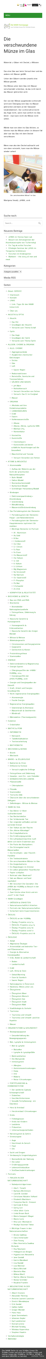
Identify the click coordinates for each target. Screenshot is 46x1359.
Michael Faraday (19, 1326)
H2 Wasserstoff (20, 555)
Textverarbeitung (19, 741)
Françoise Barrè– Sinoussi (25, 1202)
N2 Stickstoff (19, 572)
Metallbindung (18, 504)
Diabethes (16, 1095)
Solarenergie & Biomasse (22, 708)
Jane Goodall (19, 1257)
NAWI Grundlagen (15, 899)
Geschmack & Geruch (21, 1143)
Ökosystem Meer (19, 993)
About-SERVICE (15, 291)
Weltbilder (12, 1339)
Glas (13, 363)
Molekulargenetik (17, 640)
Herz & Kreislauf (17, 1107)
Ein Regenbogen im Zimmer (22, 867)
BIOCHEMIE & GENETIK (18, 596)
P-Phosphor (19, 580)
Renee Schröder (20, 1280)
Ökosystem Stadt (19, 1002)
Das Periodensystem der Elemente (25, 511)
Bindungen (14, 492)
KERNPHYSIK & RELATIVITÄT (23, 592)
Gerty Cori (18, 1208)
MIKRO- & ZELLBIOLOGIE (19, 759)
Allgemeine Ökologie (18, 943)
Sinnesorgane (15, 1136)
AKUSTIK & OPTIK (16, 314)
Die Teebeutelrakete (19, 858)
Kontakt (13, 297)
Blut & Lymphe (18, 1046)
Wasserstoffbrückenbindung (24, 507)
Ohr (13, 1149)
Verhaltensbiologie (16, 1336)
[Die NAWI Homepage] (23, 8)
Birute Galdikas (20, 1235)
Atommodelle (15, 465)
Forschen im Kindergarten (19, 254)
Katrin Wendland (21, 1260)
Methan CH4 (19, 429)
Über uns (14, 311)
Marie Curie (19, 1219)
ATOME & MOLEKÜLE (17, 461)
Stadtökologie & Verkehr (20, 1008)
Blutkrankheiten (19, 1056)
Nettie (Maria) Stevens (24, 1277)
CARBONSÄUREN (19, 411)
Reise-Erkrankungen (22, 1079)
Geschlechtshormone (21, 1098)
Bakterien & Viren (18, 763)
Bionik (12, 752)
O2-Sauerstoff (20, 577)
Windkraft (16, 713)
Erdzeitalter (15, 724)
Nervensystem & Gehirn (20, 1134)
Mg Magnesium (20, 569)
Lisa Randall (18, 1263)
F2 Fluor (17, 549)
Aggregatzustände (19, 352)
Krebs (12, 1115)
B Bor (16, 538)
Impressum (14, 295)
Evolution (12, 721)
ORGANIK (14, 401)
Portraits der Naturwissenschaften (25, 908)
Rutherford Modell (19, 486)
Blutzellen (18, 1049)
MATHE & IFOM (15, 728)
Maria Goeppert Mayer (24, 1216)
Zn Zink (17, 589)
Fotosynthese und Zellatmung (22, 773)
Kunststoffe (17, 438)
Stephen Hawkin (19, 1332)
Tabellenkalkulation (20, 738)
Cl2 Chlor (17, 544)
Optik (12, 331)
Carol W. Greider (21, 1193)
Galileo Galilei (17, 1307)
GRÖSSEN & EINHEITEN (20, 902)
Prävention (16, 1127)
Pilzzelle (13, 789)
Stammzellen (15, 656)
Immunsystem (18, 1061)
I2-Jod (16, 561)
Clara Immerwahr (21, 1237)
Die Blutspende (18, 1059)
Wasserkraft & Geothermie (23, 710)
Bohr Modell (17, 477)
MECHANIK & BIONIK (17, 749)
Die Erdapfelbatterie (19, 833)
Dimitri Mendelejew (20, 1301)
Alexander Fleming (19, 1296)
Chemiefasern (20, 442)
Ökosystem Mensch (20, 996)
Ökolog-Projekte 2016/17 (22, 930)
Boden (14, 961)
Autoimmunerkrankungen (25, 1068)
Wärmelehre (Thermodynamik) (23, 717)
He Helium (18, 558)
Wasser (15, 398)
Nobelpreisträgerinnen (21, 1184)
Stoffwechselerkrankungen (23, 1170)
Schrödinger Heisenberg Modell (25, 488)
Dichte (14, 360)
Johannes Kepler (18, 1318)
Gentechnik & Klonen (21, 649)
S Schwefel (18, 586)
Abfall (12, 941)
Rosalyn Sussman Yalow (24, 1224)
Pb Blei (17, 583)
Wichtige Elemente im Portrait (25, 529)
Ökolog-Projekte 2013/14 (22, 922)
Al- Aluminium (20, 532)
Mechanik (14, 755)
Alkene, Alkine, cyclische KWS (27, 426)
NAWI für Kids (14, 807)
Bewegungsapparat (18, 1031)
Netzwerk (16, 736)
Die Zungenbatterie (18, 864)
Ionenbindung (17, 502)
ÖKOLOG (11, 914)
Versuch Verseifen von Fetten (27, 391)
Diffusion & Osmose (18, 766)
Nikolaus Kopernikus (20, 1329)
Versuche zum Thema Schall (24, 327)
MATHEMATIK (16, 745)
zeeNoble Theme (37, 1356)
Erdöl (14, 414)
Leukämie (16, 1124)
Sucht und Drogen (17, 1152)
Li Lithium (18, 566)
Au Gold (17, 535)
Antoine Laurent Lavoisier (23, 1298)
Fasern (14, 416)
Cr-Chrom (18, 546)
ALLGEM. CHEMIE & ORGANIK (21, 344)
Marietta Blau (19, 1271)
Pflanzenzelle (15, 782)
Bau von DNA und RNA (19, 600)
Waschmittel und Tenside (22, 454)
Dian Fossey (19, 1240)
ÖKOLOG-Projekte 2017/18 (23, 933)
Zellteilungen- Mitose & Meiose (23, 803)
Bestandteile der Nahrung (23, 1159)
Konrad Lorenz (18, 1324)
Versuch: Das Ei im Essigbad (26, 394)
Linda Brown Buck (21, 1213)
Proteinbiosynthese (18, 653)
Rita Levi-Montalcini (23, 1222)
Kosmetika (16, 435)
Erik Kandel (16, 1304)
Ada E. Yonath (20, 1188)
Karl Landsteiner (19, 1321)
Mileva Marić (19, 1274)
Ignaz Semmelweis (19, 1315)
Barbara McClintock (22, 1191)
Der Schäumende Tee (19, 819)
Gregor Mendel (18, 1310)
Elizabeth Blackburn (22, 1199)
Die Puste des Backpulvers (21, 844)
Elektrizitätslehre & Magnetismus (24, 664)
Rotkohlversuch (20, 388)
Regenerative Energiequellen (22, 704)
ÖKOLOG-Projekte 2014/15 (23, 925)
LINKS (12, 300)
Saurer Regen (19, 370)
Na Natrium (19, 575)
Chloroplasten (17, 785)
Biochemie (14, 603)
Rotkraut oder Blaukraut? (21, 875)
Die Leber (16, 1162)
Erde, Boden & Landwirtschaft (23, 958)
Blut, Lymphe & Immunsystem (23, 1042)
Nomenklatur (19, 431)
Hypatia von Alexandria (24, 1254)
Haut (14, 1146)
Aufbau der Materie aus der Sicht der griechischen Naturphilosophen (22, 472)
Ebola (16, 1071)
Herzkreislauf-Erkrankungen (24, 1111)
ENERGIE (12, 660)
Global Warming (18, 974)
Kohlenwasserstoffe (20, 419)
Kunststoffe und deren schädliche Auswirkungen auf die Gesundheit (25, 447)
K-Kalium (18, 563)
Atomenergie (17, 697)
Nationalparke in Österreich (22, 984)
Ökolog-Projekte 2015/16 (22, 928)
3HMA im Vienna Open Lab (20, 237)
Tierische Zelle (16, 795)
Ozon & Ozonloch (19, 977)
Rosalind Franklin (21, 1282)
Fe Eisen (17, 552)
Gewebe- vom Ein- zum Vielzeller (24, 776)
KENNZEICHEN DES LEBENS (22, 779)
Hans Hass (16, 1312)
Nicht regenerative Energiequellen (24, 693)
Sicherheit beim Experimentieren (24, 911)
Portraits (12, 1174)
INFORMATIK (15, 732)
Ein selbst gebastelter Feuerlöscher (25, 870)
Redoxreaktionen (19, 373)
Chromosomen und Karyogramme (26, 644)
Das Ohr (15, 322)
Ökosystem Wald (19, 1004)
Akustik (13, 318)
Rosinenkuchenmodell (21, 483)
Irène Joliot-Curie (21, 1210)
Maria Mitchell (20, 1268)
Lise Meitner (19, 1266)
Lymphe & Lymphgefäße (24, 1052)
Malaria (17, 1076)
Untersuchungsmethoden (22, 1130)
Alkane (16, 423)
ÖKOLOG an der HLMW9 (20, 918)
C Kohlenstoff (19, 541)
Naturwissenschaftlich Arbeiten (23, 905)
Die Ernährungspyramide (20, 836)
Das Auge (16, 335)
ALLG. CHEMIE (16, 348)
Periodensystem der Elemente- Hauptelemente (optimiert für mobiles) (24, 523)
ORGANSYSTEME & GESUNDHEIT (22, 1028)
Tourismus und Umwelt (21, 1015)
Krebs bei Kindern (19, 1121)
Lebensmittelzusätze (20, 1167)
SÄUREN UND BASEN (21, 382)
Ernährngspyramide (20, 1164)
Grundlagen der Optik (21, 338)
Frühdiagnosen (18, 1119)
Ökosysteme (15, 989)
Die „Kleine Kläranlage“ (19, 830)
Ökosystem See (18, 999)
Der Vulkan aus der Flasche (21, 827)
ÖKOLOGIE (12, 937)
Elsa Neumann (19, 1249)
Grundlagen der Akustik (22, 325)
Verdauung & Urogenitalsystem (23, 1155)
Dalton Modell (17, 480)
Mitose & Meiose (17, 637)
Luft (13, 366)
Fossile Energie (18, 700)
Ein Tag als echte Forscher (19, 245)
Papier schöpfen (17, 872)
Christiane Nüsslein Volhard (25, 1196)
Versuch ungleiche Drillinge (23, 769)
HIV (15, 1074)
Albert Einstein (18, 1293)
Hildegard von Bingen (23, 1252)
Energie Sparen (16, 666)
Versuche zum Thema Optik (24, 341)
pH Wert (17, 385)
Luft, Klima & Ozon (18, 971)
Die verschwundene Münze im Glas (25, 861)
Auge (14, 1140)
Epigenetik (16, 647)
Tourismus (14, 1011)
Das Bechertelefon (18, 816)
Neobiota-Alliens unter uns (21, 987)
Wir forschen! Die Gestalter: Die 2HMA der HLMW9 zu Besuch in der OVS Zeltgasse (23, 887)
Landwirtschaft (18, 964)
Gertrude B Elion (21, 1205)
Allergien (17, 1065)
